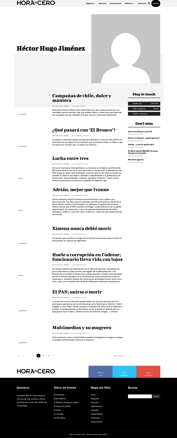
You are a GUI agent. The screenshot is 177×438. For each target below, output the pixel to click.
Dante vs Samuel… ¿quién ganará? (144, 137)
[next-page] (54, 356)
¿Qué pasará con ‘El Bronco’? (83, 129)
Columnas (22, 114)
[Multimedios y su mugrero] (33, 333)
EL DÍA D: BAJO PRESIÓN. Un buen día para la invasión (143, 152)
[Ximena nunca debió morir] (33, 233)
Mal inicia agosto (136, 159)
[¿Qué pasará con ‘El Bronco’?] (33, 136)
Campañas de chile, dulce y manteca (81, 98)
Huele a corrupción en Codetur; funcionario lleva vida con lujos (87, 257)
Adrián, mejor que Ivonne (80, 189)
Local (20, 178)
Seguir (156, 109)
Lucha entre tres (70, 158)
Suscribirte (148, 366)
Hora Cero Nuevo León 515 (140, 131)
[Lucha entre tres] (33, 168)
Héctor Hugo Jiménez (60, 106)
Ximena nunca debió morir (81, 228)
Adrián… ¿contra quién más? (141, 144)
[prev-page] (19, 356)
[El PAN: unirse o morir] (33, 301)
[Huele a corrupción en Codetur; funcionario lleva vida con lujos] (33, 266)
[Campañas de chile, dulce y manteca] (33, 104)
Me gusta (155, 103)
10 (48, 356)
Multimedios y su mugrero (81, 327)
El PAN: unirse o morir (77, 291)
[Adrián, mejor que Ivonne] (33, 200)
